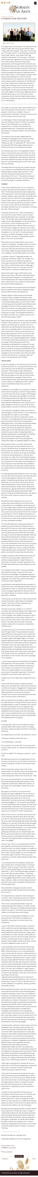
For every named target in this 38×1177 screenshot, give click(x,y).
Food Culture (7, 17)
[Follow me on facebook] (2, 3)
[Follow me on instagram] (7, 3)
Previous (5, 1159)
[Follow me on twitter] (4, 3)
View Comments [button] (7, 1152)
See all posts (19, 1156)
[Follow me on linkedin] (9, 3)
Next (34, 1159)
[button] (35, 3)
